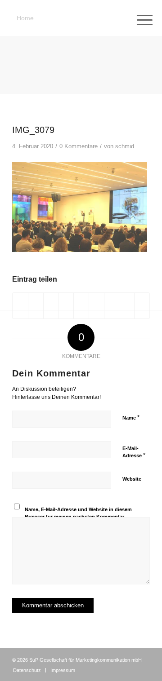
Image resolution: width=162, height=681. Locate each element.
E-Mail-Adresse (133, 452)
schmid (124, 146)
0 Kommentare (78, 146)
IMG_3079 (33, 130)
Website (131, 479)
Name (131, 417)
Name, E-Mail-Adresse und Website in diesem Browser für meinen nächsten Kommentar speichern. (78, 517)
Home (25, 18)
